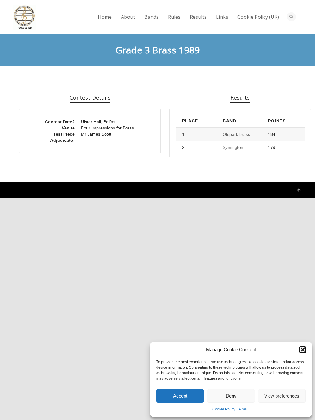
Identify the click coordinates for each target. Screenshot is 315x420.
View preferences (281, 395)
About (128, 17)
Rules (174, 17)
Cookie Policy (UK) (258, 17)
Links (222, 17)
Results (198, 17)
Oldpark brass (236, 134)
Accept (180, 395)
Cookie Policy (223, 409)
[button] (303, 350)
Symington (233, 147)
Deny (231, 395)
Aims (242, 409)
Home (105, 17)
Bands (151, 17)
